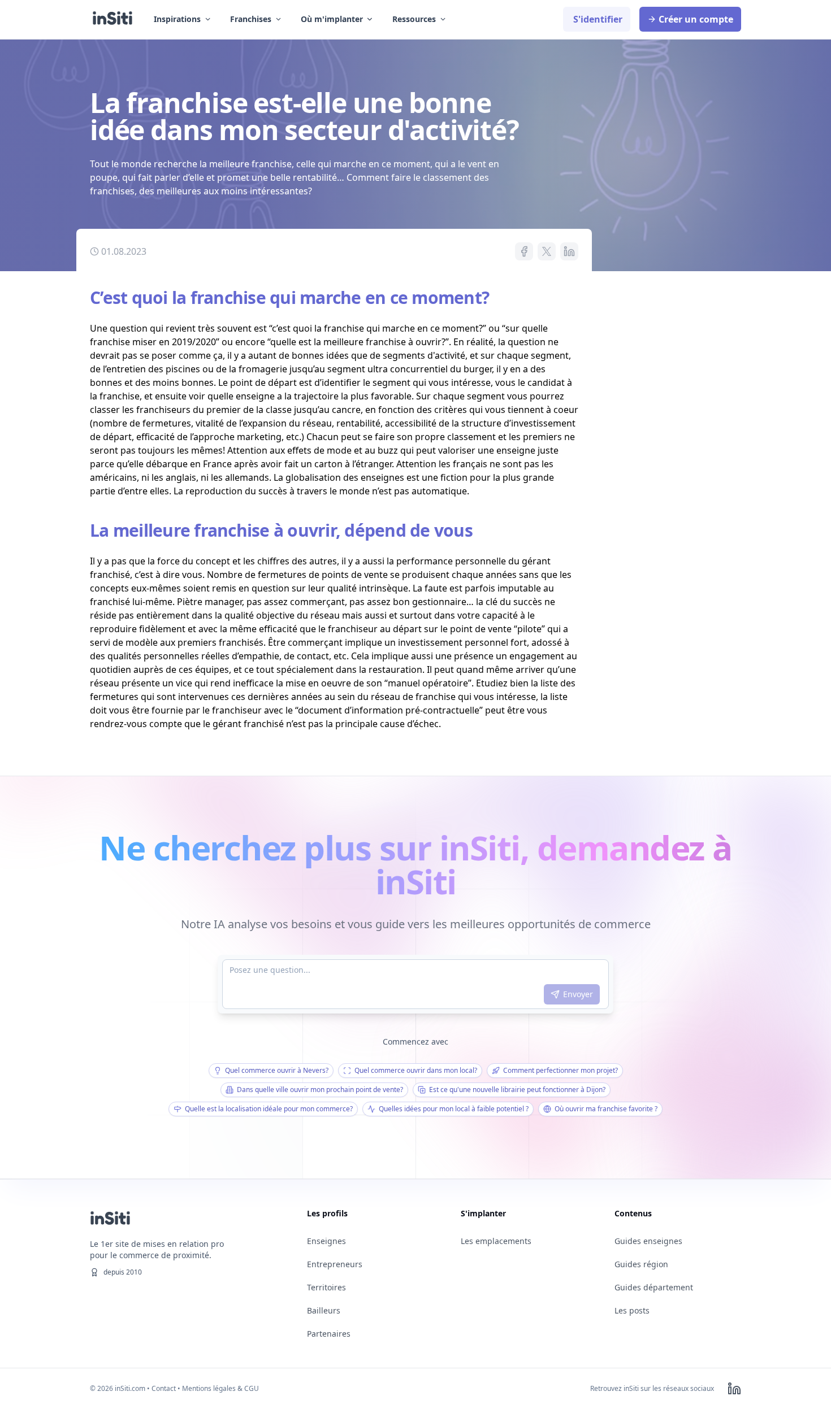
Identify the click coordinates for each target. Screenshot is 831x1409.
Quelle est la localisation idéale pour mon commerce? (269, 1109)
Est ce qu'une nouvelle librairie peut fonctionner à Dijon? (517, 1089)
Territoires (326, 1287)
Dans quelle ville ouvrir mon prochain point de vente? (320, 1089)
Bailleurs (323, 1310)
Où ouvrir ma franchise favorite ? (606, 1109)
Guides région (641, 1264)
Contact (164, 1388)
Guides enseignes (648, 1241)
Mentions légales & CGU (220, 1388)
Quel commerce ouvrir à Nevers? (276, 1070)
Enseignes (326, 1241)
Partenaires (328, 1333)
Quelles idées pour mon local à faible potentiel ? (454, 1109)
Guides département (653, 1287)
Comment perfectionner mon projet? (560, 1070)
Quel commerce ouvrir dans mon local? (415, 1070)
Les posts (632, 1310)
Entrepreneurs (334, 1264)
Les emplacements (496, 1241)
